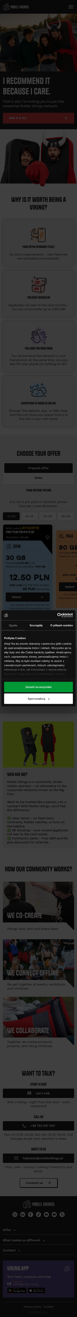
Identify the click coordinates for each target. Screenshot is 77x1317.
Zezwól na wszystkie (38, 686)
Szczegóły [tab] (36, 625)
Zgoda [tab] (13, 625)
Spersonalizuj (36, 698)
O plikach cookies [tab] (61, 625)
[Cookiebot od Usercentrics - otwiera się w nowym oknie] (57, 615)
